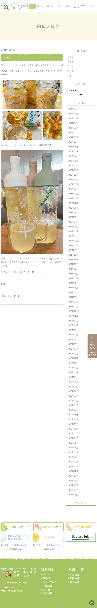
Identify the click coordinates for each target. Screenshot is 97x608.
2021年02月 (72, 302)
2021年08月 (72, 274)
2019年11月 (72, 358)
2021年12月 (72, 255)
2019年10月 (72, 363)
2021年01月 (72, 307)
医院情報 (47, 586)
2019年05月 (72, 387)
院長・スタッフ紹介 (53, 6)
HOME (32, 6)
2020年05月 (72, 344)
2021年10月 (72, 264)
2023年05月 (72, 175)
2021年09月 (72, 269)
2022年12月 (72, 198)
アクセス (47, 589)
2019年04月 (72, 391)
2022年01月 (72, 250)
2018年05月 (72, 443)
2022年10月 (72, 208)
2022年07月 (72, 222)
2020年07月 (72, 335)
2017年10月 (72, 476)
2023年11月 (72, 147)
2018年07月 (72, 433)
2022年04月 (72, 236)
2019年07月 (72, 377)
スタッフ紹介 (50, 582)
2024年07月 (72, 109)
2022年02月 (72, 245)
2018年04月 (72, 448)
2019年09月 (72, 368)
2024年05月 (72, 118)
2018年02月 (72, 457)
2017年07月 (72, 490)
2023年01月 (72, 194)
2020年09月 (72, 325)
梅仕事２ (71, 62)
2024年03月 (72, 128)
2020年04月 (72, 349)
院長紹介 (47, 578)
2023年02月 (72, 189)
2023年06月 (72, 170)
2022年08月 (72, 217)
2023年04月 (72, 179)
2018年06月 (72, 438)
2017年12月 (72, 466)
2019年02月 (72, 401)
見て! (69, 76)
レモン (8, 57)
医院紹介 (40, 6)
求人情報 (47, 593)
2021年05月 (72, 288)
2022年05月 (72, 231)
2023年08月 (72, 161)
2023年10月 (72, 151)
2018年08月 (72, 429)
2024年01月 (72, 137)
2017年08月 (72, 485)
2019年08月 (72, 372)
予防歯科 (74, 578)
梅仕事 (70, 71)
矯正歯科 (74, 582)
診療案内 (67, 6)
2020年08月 (72, 330)
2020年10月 (72, 321)
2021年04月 (72, 292)
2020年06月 (72, 339)
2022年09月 (72, 212)
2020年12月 (72, 311)
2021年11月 (72, 259)
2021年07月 (72, 278)
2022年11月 (72, 203)
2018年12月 (72, 410)
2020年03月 (72, 354)
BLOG (91, 6)
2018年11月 (72, 415)
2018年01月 (72, 462)
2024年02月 (72, 132)
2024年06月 (72, 114)
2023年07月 (72, 165)
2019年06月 (72, 382)
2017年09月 (72, 480)
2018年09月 (72, 424)
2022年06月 (72, 227)
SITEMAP (9, 587)
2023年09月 (72, 156)
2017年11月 (72, 471)
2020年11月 (72, 316)
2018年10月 (72, 419)
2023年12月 (72, 142)
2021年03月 (72, 297)
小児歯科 (74, 574)
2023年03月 (72, 184)
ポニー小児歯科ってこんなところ (79, 6)
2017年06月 (72, 495)
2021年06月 (72, 283)
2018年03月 (72, 452)
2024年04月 (72, 123)
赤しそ (70, 66)
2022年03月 (72, 241)
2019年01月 (72, 405)
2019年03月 (72, 396)
